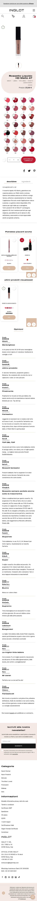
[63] (11, 260)
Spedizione (4, 811)
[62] (9, 260)
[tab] (18, 203)
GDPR (3, 818)
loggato (12, 713)
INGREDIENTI (26, 182)
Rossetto (27, 255)
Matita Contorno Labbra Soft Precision (9, 256)
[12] (7, 308)
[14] (11, 308)
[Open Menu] (34, 10)
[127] (27, 259)
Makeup (3, 788)
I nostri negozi (5, 822)
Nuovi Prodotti (6, 774)
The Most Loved (6, 781)
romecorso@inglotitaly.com (10, 863)
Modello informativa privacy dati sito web (14, 801)
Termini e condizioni (7, 804)
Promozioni (4, 785)
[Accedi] (24, 16)
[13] (9, 308)
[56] (5, 260)
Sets (2, 792)
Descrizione (12, 182)
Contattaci (4, 832)
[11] (5, 308)
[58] (7, 260)
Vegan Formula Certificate (9, 829)
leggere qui (23, 899)
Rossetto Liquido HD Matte (9, 303)
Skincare (4, 778)
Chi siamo (4, 815)
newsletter (15, 754)
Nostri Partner (5, 771)
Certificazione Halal (7, 825)
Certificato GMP (6, 808)
